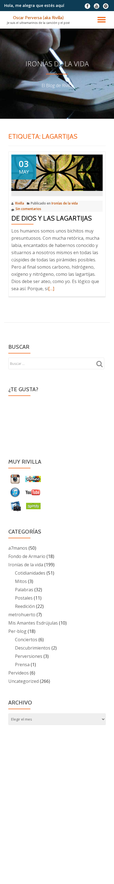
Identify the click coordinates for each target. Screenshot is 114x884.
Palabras (24, 590)
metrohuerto (21, 615)
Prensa (22, 664)
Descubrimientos (32, 648)
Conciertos (26, 640)
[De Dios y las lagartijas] (57, 172)
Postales (24, 598)
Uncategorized (23, 681)
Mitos (21, 581)
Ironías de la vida (64, 203)
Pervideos (18, 673)
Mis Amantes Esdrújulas (33, 623)
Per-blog (17, 631)
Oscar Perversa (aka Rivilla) (38, 17)
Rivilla (19, 203)
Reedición (25, 606)
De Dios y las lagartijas (51, 218)
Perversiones (28, 656)
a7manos (17, 548)
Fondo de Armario (26, 556)
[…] (51, 289)
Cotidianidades (30, 573)
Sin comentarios (28, 208)
